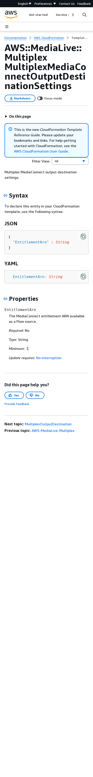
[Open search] (84, 14)
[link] (79, 37)
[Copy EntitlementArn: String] (83, 276)
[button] (18, 116)
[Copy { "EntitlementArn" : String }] (83, 236)
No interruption (48, 358)
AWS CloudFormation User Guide (41, 151)
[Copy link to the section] (5, 195)
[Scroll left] (25, 14)
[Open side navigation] (7, 26)
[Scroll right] (72, 14)
